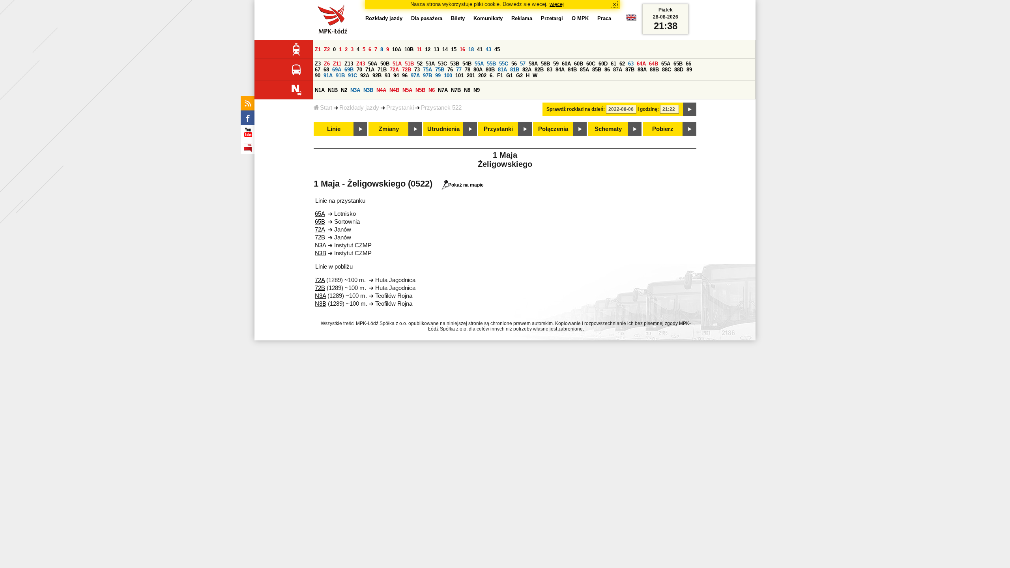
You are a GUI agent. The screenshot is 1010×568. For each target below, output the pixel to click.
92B (377, 75)
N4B (394, 90)
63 (631, 64)
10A (396, 49)
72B (406, 70)
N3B (368, 90)
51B (409, 64)
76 (450, 70)
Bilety (458, 18)
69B (349, 70)
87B (629, 70)
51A (397, 64)
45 (497, 49)
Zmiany (389, 129)
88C (666, 70)
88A (642, 70)
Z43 (360, 64)
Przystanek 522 (441, 108)
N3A (355, 90)
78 (467, 70)
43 (488, 49)
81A (502, 70)
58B (545, 64)
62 (622, 64)
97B (427, 75)
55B (491, 64)
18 (471, 49)
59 (556, 64)
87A (617, 70)
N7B (456, 90)
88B (654, 70)
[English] (631, 19)
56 (514, 64)
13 (436, 49)
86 (607, 70)
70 (359, 70)
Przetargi (552, 18)
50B (384, 64)
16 (462, 49)
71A (369, 70)
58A (533, 64)
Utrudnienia (443, 129)
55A (479, 64)
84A (560, 70)
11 (419, 49)
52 (420, 64)
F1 (500, 75)
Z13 (348, 64)
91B (340, 75)
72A (394, 70)
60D (603, 64)
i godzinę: (648, 109)
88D (678, 70)
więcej (557, 4)
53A (430, 64)
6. (492, 75)
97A (415, 75)
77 (459, 70)
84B (572, 70)
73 (417, 70)
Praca (604, 18)
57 (523, 64)
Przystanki (400, 108)
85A (584, 70)
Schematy (608, 129)
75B (439, 70)
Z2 (327, 49)
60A (566, 64)
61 (613, 64)
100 (448, 75)
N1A (320, 90)
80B (490, 70)
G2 (519, 75)
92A (364, 75)
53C (442, 64)
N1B (333, 90)
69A (336, 70)
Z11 (337, 64)
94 (396, 75)
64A (641, 64)
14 (445, 49)
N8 (467, 90)
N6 (431, 90)
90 (317, 75)
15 (453, 49)
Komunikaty (488, 18)
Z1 (318, 49)
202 (482, 75)
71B (382, 70)
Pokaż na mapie (466, 185)
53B (454, 64)
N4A (381, 90)
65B (678, 64)
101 (459, 75)
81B (514, 70)
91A (328, 75)
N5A (407, 90)
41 (480, 49)
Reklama (521, 18)
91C (352, 75)
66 (688, 64)
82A (526, 70)
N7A (443, 90)
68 (326, 70)
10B (408, 49)
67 (317, 70)
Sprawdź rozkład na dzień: (575, 109)
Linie (333, 129)
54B (466, 64)
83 (549, 70)
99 (438, 75)
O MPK (580, 18)
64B (653, 64)
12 (427, 49)
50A (372, 64)
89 (689, 70)
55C (503, 64)
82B (539, 70)
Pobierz (662, 129)
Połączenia (553, 129)
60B (578, 64)
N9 (476, 90)
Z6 (327, 64)
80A (478, 70)
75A (427, 70)
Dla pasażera (426, 18)
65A (665, 64)
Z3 (318, 64)
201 (471, 75)
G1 (509, 75)
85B (596, 70)
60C (590, 64)
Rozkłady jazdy (359, 108)
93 (387, 75)
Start (326, 108)
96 (405, 75)
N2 (344, 90)
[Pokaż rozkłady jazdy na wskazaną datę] (689, 109)
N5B (420, 90)
